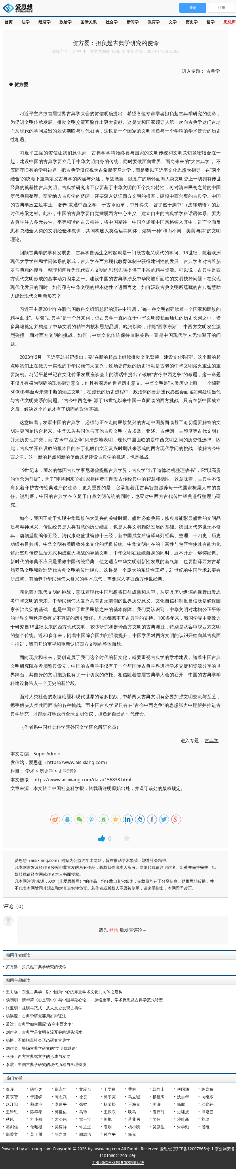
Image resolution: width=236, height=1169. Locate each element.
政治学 (66, 22)
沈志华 (183, 1096)
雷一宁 (85, 1119)
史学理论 (67, 771)
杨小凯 (134, 1126)
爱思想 (19, 8)
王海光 (134, 1104)
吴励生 (159, 1126)
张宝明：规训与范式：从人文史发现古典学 (44, 1008)
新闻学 (133, 22)
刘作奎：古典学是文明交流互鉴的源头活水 (44, 1032)
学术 (30, 771)
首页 (9, 22)
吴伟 (157, 1119)
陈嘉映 (207, 1089)
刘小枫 (36, 1119)
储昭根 (36, 1126)
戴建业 (36, 1104)
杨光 (132, 1134)
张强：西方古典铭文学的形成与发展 (38, 1056)
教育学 (154, 22)
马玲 (83, 1111)
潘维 (205, 1126)
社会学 (112, 22)
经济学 (45, 22)
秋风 (10, 1119)
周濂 (157, 1104)
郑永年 (61, 1089)
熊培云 (207, 1111)
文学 (173, 22)
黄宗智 (12, 1096)
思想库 (230, 22)
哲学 (211, 22)
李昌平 (61, 1104)
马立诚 (134, 1096)
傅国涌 (183, 1089)
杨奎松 (110, 1104)
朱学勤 (183, 1126)
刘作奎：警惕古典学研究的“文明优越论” (41, 1048)
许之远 (85, 1126)
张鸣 (83, 1104)
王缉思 (12, 1111)
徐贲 (83, 1096)
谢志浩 (85, 1134)
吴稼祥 (61, 1126)
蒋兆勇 (134, 1119)
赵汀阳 (12, 1104)
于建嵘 (36, 1096)
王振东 (110, 1111)
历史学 (192, 22)
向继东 (207, 1096)
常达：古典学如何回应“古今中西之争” (39, 1024)
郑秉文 (12, 1134)
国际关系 (89, 22)
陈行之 (36, 1089)
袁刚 (108, 1126)
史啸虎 (183, 1111)
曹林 (132, 1089)
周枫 (108, 1119)
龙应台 (85, 1089)
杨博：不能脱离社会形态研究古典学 (38, 1040)
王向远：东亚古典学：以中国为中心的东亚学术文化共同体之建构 (64, 991)
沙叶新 (183, 1119)
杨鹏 (181, 1104)
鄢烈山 (159, 1089)
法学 (26, 22)
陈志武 (61, 1096)
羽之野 (61, 1134)
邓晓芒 (207, 1104)
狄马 (132, 1111)
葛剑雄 (12, 1126)
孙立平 (110, 1134)
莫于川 (36, 1134)
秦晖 (10, 1089)
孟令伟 (61, 1119)
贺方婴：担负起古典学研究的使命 (36, 966)
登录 (113, 930)
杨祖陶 (159, 1096)
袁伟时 (159, 1111)
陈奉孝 (36, 1111)
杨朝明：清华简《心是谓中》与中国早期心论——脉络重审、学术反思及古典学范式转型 (84, 999)
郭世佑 (61, 1111)
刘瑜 (205, 1119)
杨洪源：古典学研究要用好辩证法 (36, 1016)
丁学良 (110, 1089)
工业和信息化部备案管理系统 (118, 1162)
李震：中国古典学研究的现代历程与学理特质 (46, 1064)
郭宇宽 (110, 1096)
